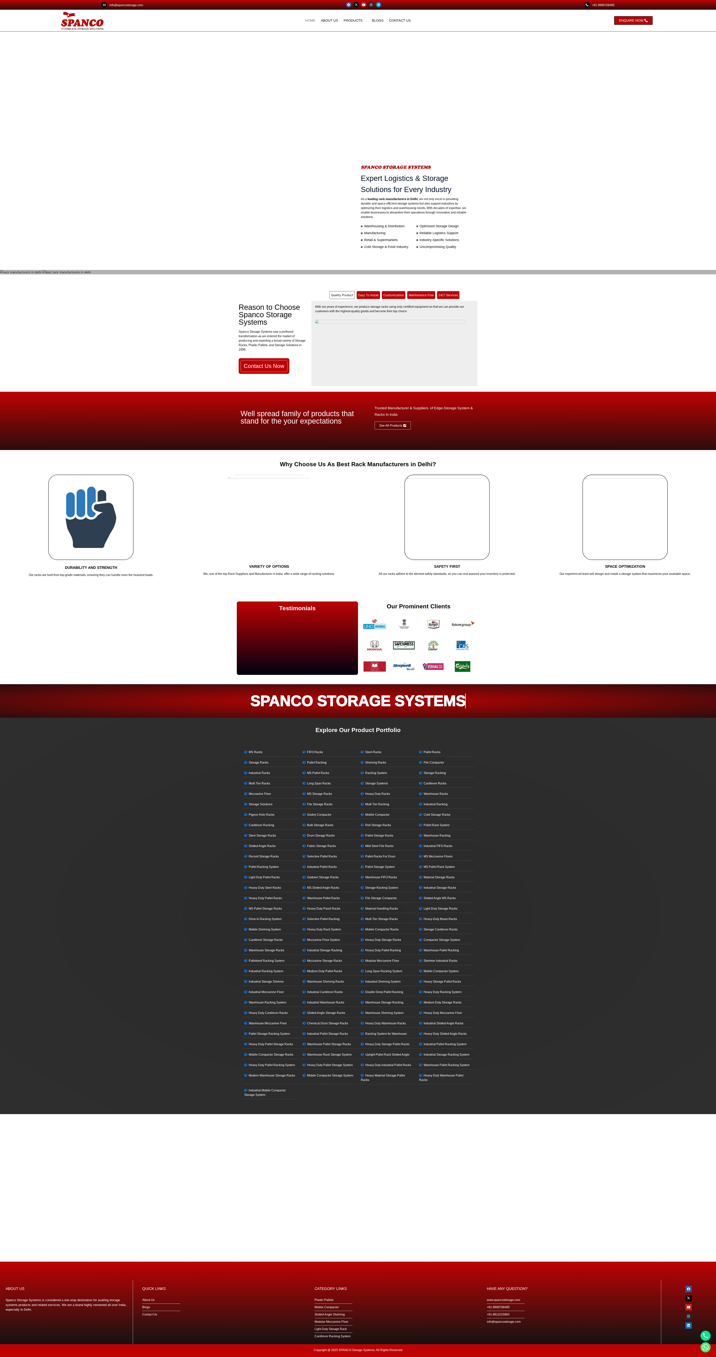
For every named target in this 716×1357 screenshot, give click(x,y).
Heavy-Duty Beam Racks (440, 919)
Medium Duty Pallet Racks (324, 971)
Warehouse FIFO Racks (381, 877)
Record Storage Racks (264, 856)
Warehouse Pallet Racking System (447, 1065)
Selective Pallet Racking (323, 919)
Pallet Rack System (437, 825)
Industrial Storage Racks (440, 887)
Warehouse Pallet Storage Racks (329, 1044)
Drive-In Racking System (265, 919)
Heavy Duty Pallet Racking (383, 950)
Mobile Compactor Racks (382, 929)
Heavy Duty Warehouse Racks (385, 1023)
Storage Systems (376, 783)
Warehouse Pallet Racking (441, 950)
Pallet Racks (432, 752)
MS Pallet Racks (318, 773)
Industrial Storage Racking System (446, 1054)
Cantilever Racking (261, 825)
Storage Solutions (260, 804)
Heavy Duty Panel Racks (323, 908)
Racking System (376, 773)
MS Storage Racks (319, 793)
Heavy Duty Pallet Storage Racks (271, 1044)
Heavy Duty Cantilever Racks (268, 1012)
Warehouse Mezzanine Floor (268, 1023)
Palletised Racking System (266, 960)
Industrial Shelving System (383, 981)
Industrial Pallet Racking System (445, 1044)
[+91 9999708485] (587, 5)
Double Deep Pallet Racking (384, 992)
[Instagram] (371, 4)
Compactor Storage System (442, 939)
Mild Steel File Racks (379, 846)
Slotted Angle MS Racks (440, 898)
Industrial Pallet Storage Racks (327, 1033)
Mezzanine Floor (260, 793)
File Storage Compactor (381, 898)
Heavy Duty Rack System (324, 929)
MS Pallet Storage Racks (265, 908)
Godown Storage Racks (323, 877)
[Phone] (706, 1336)
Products (353, 20)
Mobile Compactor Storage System (330, 1075)
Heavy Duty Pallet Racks (265, 898)
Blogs (378, 20)
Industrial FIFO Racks (438, 846)
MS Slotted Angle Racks (323, 887)
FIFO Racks (315, 752)
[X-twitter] (356, 4)
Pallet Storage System (380, 866)
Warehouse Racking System (267, 1002)
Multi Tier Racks (259, 783)
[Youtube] (363, 4)
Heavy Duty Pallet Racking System (272, 1065)
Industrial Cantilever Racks (325, 992)
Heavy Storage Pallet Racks (442, 981)
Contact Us (400, 20)
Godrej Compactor (319, 814)
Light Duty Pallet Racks (264, 877)
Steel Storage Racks (262, 835)
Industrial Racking (436, 804)
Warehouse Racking (437, 835)
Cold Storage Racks (437, 814)
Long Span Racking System (383, 971)
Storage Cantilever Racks (441, 929)
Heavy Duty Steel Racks (265, 887)
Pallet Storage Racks (379, 835)
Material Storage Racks (439, 877)
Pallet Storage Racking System (269, 1033)
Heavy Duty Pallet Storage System (330, 1065)
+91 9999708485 (603, 5)
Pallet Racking (316, 762)
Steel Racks (373, 752)
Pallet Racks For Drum (380, 856)
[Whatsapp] (706, 1347)
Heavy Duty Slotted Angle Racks (445, 1033)
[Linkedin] (378, 4)
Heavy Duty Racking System (442, 992)
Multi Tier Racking (377, 804)
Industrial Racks (259, 773)
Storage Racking (435, 773)
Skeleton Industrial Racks (440, 960)
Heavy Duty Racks (377, 793)
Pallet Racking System (264, 866)
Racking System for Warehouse (386, 1033)
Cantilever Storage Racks (266, 939)
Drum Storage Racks (321, 835)
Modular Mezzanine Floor (382, 960)
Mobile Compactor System (441, 971)
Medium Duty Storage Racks (442, 1002)
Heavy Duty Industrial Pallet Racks (388, 1065)
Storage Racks (258, 762)
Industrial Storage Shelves (266, 981)
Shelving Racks (375, 762)
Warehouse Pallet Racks (323, 898)
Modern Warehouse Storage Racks (272, 1075)
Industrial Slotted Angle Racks (443, 1023)
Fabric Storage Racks (321, 846)
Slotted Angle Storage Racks (326, 1012)
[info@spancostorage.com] (104, 5)
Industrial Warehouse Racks (325, 1002)
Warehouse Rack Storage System (329, 1054)
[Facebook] (348, 4)
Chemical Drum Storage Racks (327, 1023)
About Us (329, 20)
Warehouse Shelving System (384, 1012)
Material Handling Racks (381, 908)
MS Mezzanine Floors (438, 856)
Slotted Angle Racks (262, 846)
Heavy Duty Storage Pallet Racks (387, 1044)
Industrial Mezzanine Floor (266, 992)
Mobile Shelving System (265, 929)
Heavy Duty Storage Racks (383, 939)
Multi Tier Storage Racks (381, 919)
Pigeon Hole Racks (261, 814)
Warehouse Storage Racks (266, 950)
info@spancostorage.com (126, 5)
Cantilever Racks (435, 783)
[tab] (342, 295)
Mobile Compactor (377, 814)
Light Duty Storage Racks (440, 908)
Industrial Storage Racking (324, 950)
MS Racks (255, 752)
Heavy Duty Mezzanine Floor (443, 1012)
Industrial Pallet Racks (322, 866)
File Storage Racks (319, 804)
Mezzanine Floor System (323, 939)
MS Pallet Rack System (439, 866)
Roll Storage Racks (378, 825)
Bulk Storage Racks (320, 825)
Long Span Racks (319, 783)
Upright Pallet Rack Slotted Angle (387, 1054)
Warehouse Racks (436, 793)
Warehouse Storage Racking (384, 1002)
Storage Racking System (381, 887)
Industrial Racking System (266, 971)
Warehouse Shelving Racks (325, 981)
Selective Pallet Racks (322, 856)
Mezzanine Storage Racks (324, 960)
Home (310, 20)
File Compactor (434, 762)
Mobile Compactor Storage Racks (271, 1054)
